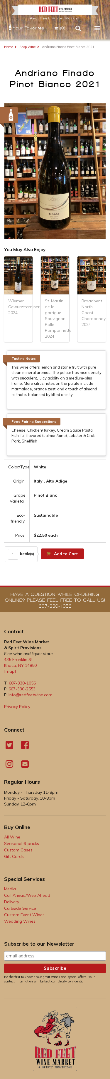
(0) (63, 28)
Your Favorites (28, 28)
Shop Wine (27, 47)
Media (10, 888)
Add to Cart (65, 553)
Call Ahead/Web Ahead (27, 895)
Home (8, 47)
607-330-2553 (22, 689)
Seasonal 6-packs (21, 843)
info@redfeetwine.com (31, 694)
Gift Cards (14, 856)
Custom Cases (18, 850)
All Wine (12, 837)
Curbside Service (20, 908)
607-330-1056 (22, 683)
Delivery (11, 901)
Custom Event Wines (24, 914)
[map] (10, 671)
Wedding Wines (19, 921)
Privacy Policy (17, 706)
